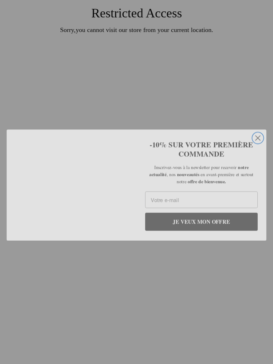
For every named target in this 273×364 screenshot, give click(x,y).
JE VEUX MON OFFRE (201, 219)
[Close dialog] (258, 119)
